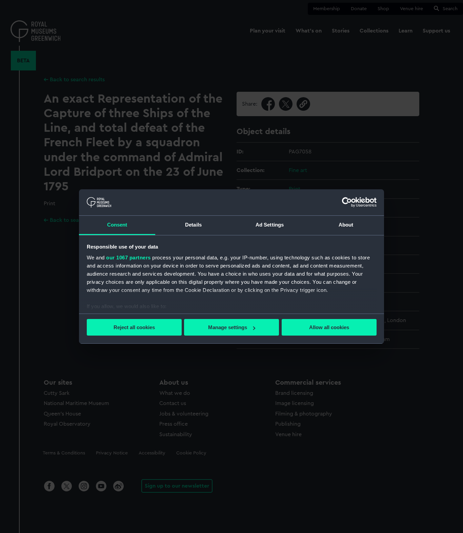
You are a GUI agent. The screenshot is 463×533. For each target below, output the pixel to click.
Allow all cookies (329, 327)
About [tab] (346, 225)
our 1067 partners (128, 257)
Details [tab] (193, 225)
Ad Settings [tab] (270, 225)
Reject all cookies (134, 327)
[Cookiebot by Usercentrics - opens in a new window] (347, 202)
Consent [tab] (117, 225)
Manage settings (227, 327)
